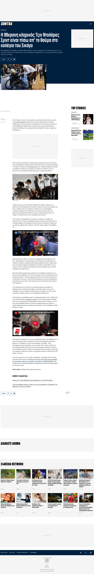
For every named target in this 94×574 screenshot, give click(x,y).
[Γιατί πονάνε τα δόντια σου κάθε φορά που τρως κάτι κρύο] (23, 474)
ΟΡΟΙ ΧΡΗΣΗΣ (4, 552)
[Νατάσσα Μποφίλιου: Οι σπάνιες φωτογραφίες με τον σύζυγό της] (8, 498)
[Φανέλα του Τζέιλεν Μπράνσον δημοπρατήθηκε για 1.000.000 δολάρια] (88, 119)
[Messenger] (14, 59)
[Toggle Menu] (90, 23)
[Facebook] (8, 59)
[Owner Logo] (47, 560)
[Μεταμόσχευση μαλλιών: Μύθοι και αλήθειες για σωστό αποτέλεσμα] (23, 498)
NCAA (67, 392)
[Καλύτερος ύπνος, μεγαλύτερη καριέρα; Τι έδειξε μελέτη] (39, 498)
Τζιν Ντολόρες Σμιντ (32, 166)
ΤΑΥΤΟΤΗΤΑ (12, 552)
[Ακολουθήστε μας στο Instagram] (90, 552)
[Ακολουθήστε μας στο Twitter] (85, 552)
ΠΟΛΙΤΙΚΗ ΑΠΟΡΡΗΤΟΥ (22, 552)
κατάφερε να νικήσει (31, 299)
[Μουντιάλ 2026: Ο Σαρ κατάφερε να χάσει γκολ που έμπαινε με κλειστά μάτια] (88, 135)
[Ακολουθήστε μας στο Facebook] (80, 552)
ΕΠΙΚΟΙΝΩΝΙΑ (33, 552)
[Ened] (47, 566)
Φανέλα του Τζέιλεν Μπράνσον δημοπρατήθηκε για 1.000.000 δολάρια (32, 380)
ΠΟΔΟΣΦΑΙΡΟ (75, 128)
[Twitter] (11, 59)
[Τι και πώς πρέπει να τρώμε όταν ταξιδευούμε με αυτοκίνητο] (55, 498)
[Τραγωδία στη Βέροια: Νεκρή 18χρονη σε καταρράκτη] (8, 474)
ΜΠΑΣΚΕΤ (74, 112)
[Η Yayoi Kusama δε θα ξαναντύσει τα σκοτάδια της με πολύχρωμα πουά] (70, 498)
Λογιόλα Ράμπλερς (19, 122)
